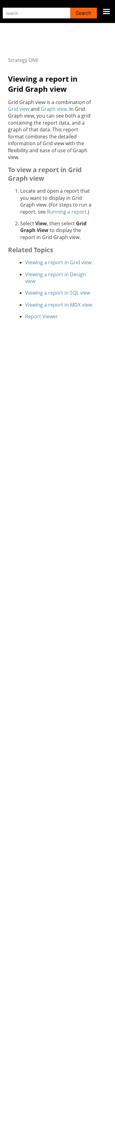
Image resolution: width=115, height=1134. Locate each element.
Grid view (18, 109)
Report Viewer (41, 316)
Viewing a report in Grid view (58, 262)
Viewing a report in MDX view (58, 304)
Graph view (54, 109)
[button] (83, 13)
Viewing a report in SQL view (57, 292)
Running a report (66, 211)
